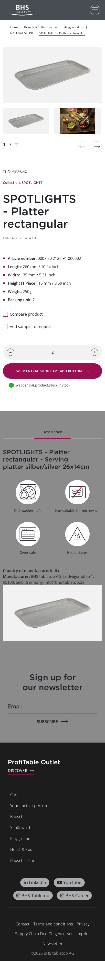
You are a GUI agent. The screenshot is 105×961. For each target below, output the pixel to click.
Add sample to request (31, 326)
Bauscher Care (23, 860)
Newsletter (52, 943)
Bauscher (18, 816)
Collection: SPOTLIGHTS (22, 182)
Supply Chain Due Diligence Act (44, 933)
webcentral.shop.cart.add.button (49, 371)
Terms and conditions (53, 924)
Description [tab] (52, 432)
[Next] (97, 146)
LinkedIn (37, 882)
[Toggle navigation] (95, 10)
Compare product (26, 314)
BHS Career (77, 895)
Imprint (83, 933)
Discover (17, 770)
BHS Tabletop (35, 895)
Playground (20, 838)
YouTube (72, 882)
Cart (14, 794)
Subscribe (47, 721)
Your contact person (28, 805)
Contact (23, 924)
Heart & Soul (21, 849)
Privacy (83, 924)
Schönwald (20, 827)
